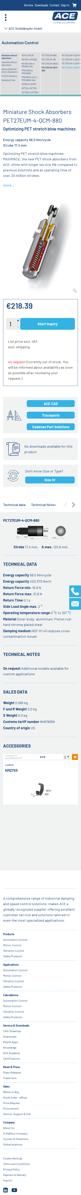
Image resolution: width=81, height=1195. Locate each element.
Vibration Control (13, 950)
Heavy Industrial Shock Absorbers (9, 70)
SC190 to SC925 (29, 84)
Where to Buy (11, 1092)
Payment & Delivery (14, 1175)
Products (8, 934)
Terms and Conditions (16, 1164)
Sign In (65, 5)
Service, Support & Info (17, 1114)
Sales (6, 1086)
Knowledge (9, 1047)
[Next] (74, 505)
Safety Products (12, 956)
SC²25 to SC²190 (29, 88)
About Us (8, 1128)
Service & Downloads (16, 1025)
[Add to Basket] (75, 757)
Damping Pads (8, 80)
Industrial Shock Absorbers (9, 63)
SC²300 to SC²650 (30, 92)
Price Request (11, 1103)
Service (28, 5)
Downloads (41, 5)
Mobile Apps (10, 1042)
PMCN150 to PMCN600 (27, 71)
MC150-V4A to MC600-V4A (28, 65)
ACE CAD (51, 403)
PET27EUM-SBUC (50, 63)
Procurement (11, 1108)
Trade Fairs (10, 1078)
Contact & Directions (15, 1139)
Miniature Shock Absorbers (9, 56)
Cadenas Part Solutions (50, 427)
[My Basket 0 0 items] (74, 5)
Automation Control (15, 939)
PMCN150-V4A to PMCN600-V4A (29, 78)
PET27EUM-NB (49, 59)
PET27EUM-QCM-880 (50, 69)
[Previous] (65, 505)
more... (8, 185)
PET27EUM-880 (49, 55)
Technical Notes (43, 504)
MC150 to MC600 (29, 59)
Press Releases (12, 1072)
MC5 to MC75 (28, 55)
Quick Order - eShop (15, 1097)
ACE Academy (11, 1053)
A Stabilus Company (15, 1133)
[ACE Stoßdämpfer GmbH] (65, 18)
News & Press (11, 1067)
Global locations (12, 1144)
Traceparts (51, 415)
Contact (54, 5)
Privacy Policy (11, 1169)
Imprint (7, 1180)
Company (9, 1122)
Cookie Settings (12, 1158)
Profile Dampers (9, 76)
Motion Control (12, 945)
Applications (11, 964)
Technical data (14, 504)
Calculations (10, 995)
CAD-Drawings (12, 1031)
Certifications (11, 1058)
